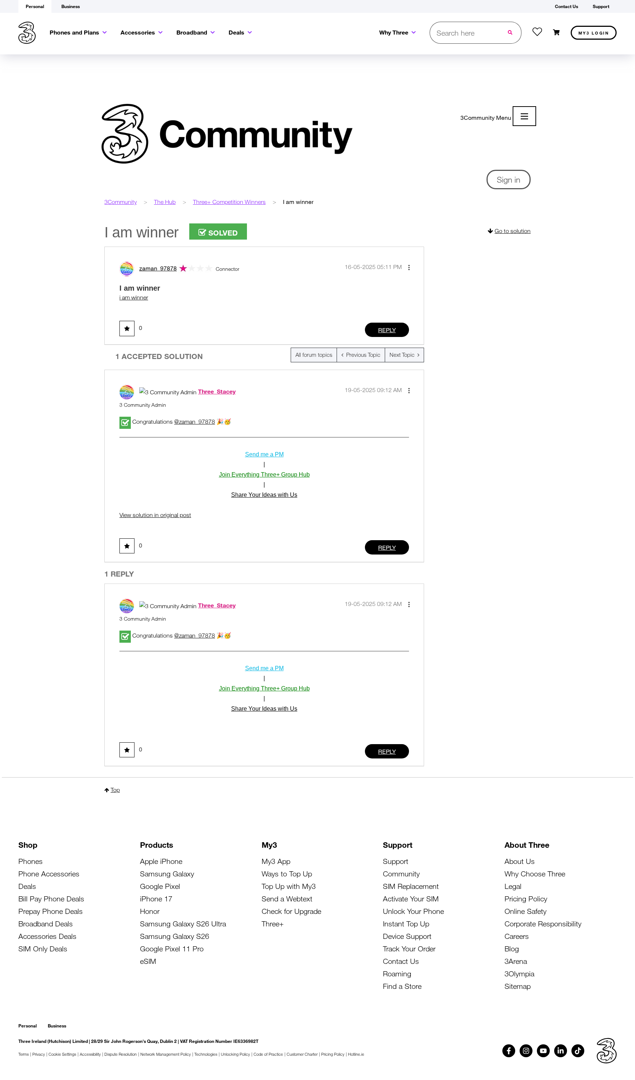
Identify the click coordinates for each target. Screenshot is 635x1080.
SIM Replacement (411, 886)
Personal (27, 1026)
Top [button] (115, 789)
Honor (149, 911)
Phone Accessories (48, 873)
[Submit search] (510, 33)
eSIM (148, 961)
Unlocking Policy (235, 1054)
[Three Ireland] (27, 33)
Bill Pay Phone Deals (51, 898)
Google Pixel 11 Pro (172, 948)
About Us (520, 861)
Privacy (38, 1054)
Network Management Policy (165, 1054)
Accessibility (90, 1054)
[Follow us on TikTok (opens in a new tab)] (577, 1050)
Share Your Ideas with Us (264, 495)
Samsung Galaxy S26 (174, 936)
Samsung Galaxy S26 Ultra (183, 923)
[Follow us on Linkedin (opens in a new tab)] (560, 1050)
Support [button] (601, 6)
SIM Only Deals (42, 948)
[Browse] (524, 116)
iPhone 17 (156, 898)
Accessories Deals (47, 936)
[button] (409, 267)
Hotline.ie (356, 1054)
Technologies (205, 1054)
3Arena (516, 961)
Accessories (138, 32)
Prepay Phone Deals (50, 911)
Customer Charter (302, 1054)
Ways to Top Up (287, 873)
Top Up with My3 (289, 886)
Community (401, 873)
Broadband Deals (45, 923)
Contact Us (401, 961)
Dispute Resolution (120, 1054)
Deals (236, 32)
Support (395, 861)
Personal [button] (35, 6)
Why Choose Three (535, 873)
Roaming (397, 973)
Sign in (508, 179)
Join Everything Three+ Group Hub (264, 474)
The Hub (165, 201)
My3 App (276, 861)
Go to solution (513, 230)
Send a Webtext (287, 898)
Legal (513, 886)
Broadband (191, 32)
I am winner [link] (298, 201)
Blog (512, 948)
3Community (120, 201)
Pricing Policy (526, 898)
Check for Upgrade (291, 911)
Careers (517, 936)
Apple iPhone (161, 861)
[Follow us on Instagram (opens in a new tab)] (526, 1050)
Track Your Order (409, 948)
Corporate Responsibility (543, 923)
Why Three (393, 32)
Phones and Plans (74, 32)
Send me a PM (264, 454)
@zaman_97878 (194, 421)
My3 (593, 32)
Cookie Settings (62, 1054)
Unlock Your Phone (413, 911)
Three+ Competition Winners (229, 201)
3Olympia (519, 973)
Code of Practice (268, 1054)
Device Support (407, 936)
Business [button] (70, 6)
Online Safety (525, 911)
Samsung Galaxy (167, 873)
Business (57, 1026)
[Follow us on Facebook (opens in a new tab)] (508, 1050)
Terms (23, 1054)
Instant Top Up (406, 923)
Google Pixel (160, 886)
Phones (30, 861)
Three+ (273, 923)
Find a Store (402, 986)
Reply (387, 329)
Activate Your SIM (411, 898)
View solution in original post (155, 515)
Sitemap (518, 986)
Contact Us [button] (566, 6)
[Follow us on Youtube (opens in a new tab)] (543, 1050)
